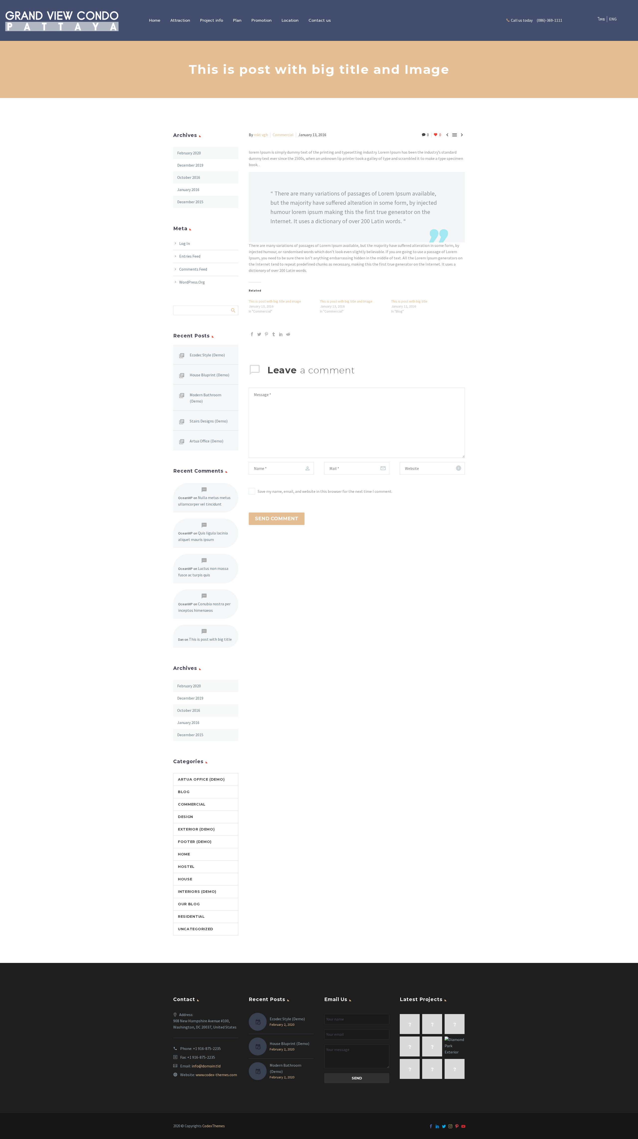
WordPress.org (192, 282)
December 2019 (190, 165)
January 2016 (188, 189)
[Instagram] (450, 1126)
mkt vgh (261, 134)
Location (290, 20)
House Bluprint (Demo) (209, 374)
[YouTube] (463, 1126)
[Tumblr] (274, 334)
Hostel (186, 866)
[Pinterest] (266, 334)
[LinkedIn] (281, 334)
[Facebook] (252, 334)
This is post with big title (409, 301)
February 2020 (189, 152)
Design (185, 817)
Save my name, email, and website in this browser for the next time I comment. (325, 491)
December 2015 (190, 201)
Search (233, 310)
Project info (211, 20)
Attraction (180, 20)
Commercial (283, 134)
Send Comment (276, 518)
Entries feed (189, 256)
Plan (237, 20)
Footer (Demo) (195, 841)
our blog (189, 904)
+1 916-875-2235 (207, 1048)
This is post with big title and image (275, 301)
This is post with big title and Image (346, 301)
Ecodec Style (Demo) (207, 354)
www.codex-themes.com (216, 1074)
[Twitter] (259, 334)
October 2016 (188, 177)
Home (154, 20)
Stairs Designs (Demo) (209, 420)
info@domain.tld (206, 1065)
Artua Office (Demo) (206, 440)
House (185, 879)
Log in (184, 243)
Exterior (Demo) (196, 829)
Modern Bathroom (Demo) (205, 398)
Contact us (320, 20)
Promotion (261, 20)
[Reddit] (288, 334)
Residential (191, 916)
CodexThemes (213, 1126)
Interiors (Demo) (197, 891)
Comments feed (193, 269)
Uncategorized (195, 929)
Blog (184, 792)
